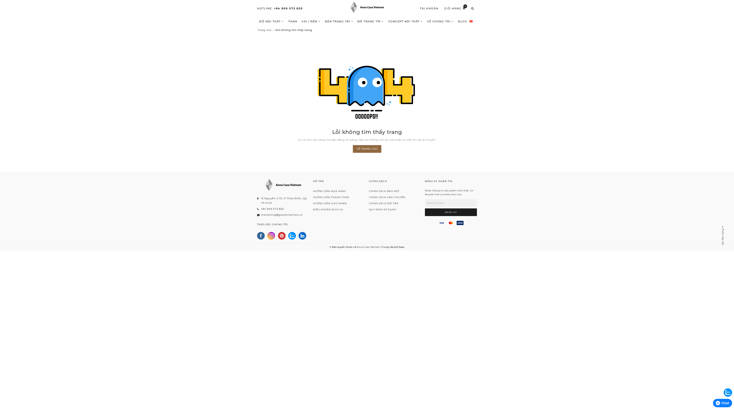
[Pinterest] (282, 236)
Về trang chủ (367, 148)
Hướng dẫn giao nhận (330, 203)
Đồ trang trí (369, 21)
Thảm (292, 21)
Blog (462, 21)
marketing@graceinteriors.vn (282, 214)
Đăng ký (451, 212)
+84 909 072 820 (288, 8)
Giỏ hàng (455, 8)
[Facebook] (261, 236)
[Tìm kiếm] (472, 8)
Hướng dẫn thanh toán (331, 197)
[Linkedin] (302, 236)
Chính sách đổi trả (383, 203)
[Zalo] (292, 236)
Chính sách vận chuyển (387, 197)
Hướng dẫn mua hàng (329, 191)
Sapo (401, 247)
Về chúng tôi (439, 21)
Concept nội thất (404, 21)
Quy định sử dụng (382, 209)
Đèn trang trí (338, 21)
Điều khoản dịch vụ (328, 209)
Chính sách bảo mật (384, 191)
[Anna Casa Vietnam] (367, 7)
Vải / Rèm (310, 21)
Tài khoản (429, 8)
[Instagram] (271, 236)
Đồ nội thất (270, 21)
